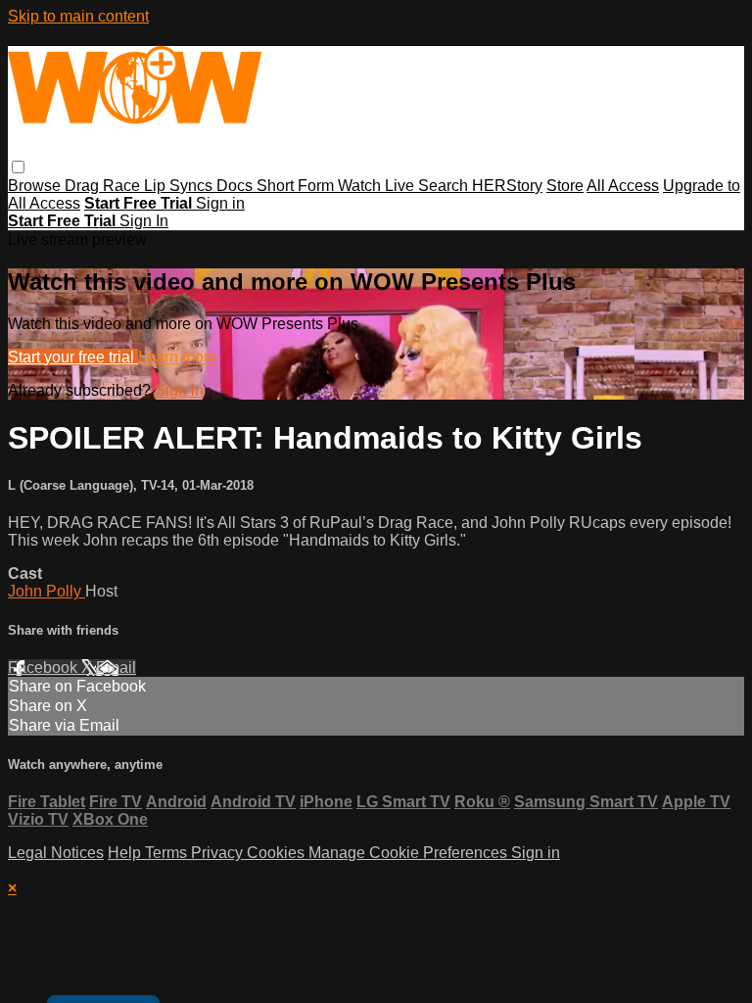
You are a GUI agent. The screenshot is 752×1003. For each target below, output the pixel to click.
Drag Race (104, 185)
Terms (168, 852)
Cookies (277, 852)
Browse (36, 185)
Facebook (44, 667)
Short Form (297, 185)
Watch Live (378, 185)
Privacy (219, 852)
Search (445, 185)
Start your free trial (73, 357)
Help (126, 852)
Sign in (220, 203)
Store (565, 185)
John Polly (46, 591)
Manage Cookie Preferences (409, 852)
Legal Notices (56, 852)
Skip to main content (78, 16)
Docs (236, 185)
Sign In (143, 221)
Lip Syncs (180, 185)
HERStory (507, 185)
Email (116, 667)
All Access (623, 185)
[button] (18, 167)
